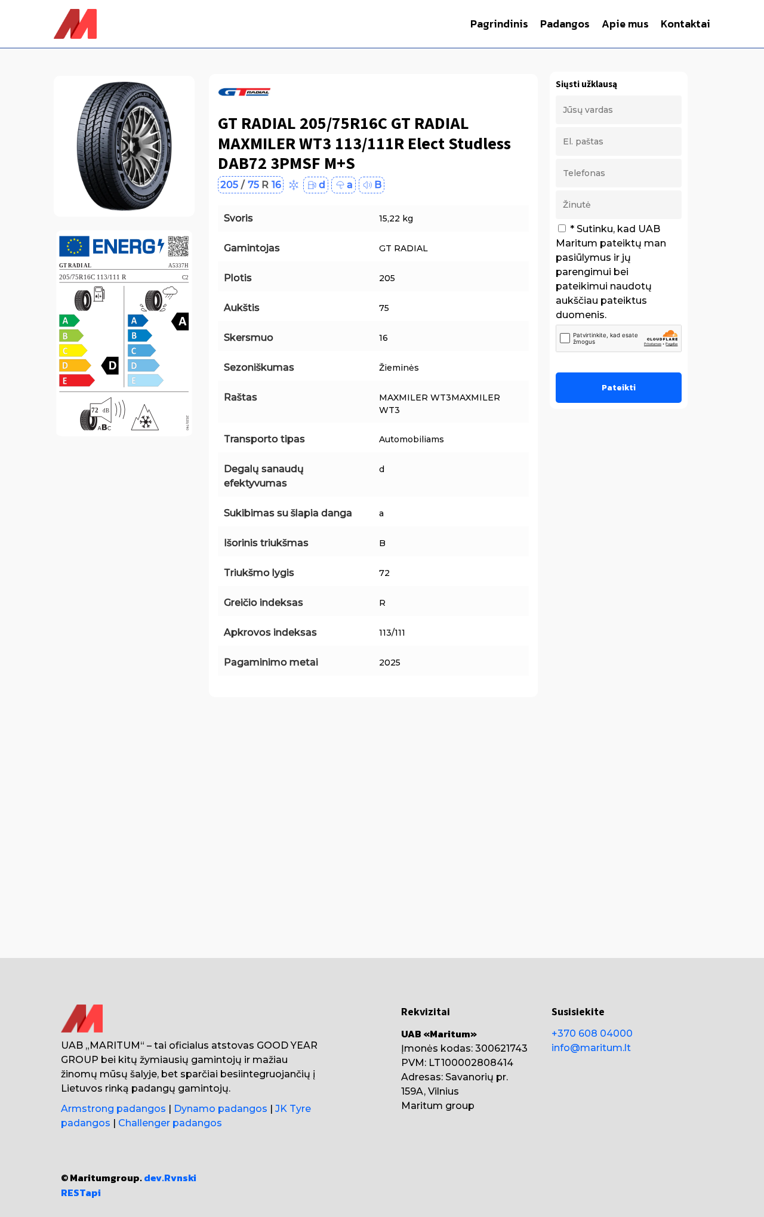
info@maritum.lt (591, 1047)
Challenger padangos (170, 1123)
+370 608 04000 (592, 1033)
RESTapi (81, 1192)
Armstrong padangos (113, 1108)
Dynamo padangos (220, 1108)
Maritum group (438, 1105)
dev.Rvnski (170, 1177)
